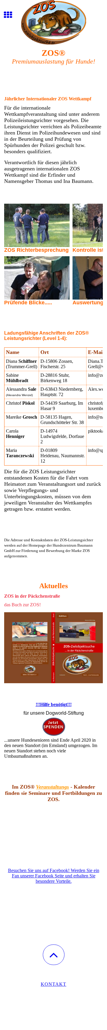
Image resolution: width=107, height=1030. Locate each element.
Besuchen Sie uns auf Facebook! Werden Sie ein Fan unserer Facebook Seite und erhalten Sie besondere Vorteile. (53, 876)
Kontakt (53, 984)
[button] (53, 954)
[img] (53, 22)
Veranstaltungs (52, 787)
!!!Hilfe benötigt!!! (54, 704)
